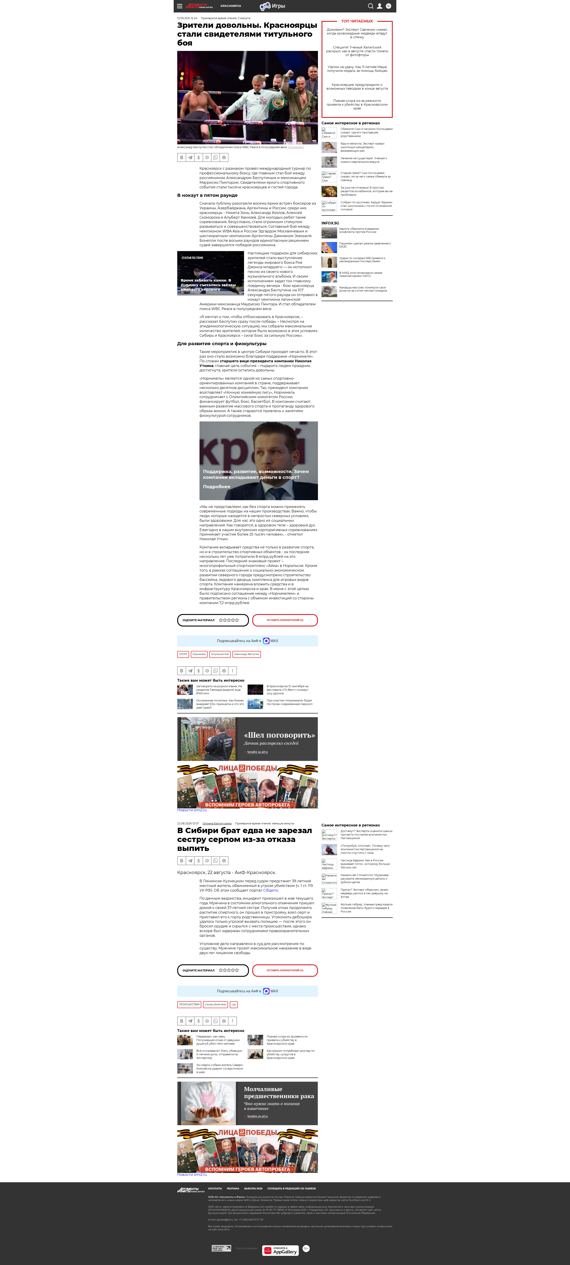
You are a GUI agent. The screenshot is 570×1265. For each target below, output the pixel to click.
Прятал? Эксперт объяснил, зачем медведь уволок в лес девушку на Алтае (364, 893)
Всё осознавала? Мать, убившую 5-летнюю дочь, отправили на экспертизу (219, 1054)
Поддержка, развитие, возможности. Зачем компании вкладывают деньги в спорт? (256, 474)
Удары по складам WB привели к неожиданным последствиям (362, 260)
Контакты (215, 1188)
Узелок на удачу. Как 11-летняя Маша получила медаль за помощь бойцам (357, 69)
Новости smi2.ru (192, 810)
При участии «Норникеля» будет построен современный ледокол (290, 702)
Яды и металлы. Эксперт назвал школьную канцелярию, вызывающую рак (363, 147)
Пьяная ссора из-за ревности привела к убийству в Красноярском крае (357, 104)
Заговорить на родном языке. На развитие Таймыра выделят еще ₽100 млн (219, 690)
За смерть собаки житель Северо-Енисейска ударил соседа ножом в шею (220, 1068)
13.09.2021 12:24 (187, 18)
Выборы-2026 (253, 1188)
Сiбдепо (270, 890)
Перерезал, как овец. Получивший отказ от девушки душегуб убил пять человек (218, 1040)
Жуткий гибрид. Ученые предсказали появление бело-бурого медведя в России (367, 908)
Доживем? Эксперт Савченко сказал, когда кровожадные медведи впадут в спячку (357, 33)
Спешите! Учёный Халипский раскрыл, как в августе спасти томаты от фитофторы (357, 51)
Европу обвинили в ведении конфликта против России (359, 230)
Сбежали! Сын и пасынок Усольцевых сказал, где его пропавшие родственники (367, 132)
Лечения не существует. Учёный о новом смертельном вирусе (364, 160)
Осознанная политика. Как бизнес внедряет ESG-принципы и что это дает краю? (220, 704)
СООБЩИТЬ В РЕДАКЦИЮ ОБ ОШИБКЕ (291, 1188)
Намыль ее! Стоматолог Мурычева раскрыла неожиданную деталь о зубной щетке (365, 878)
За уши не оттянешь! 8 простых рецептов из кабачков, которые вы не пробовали (367, 191)
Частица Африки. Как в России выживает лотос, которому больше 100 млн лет (365, 864)
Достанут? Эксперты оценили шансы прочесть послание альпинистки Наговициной (366, 834)
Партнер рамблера (246, 1248)
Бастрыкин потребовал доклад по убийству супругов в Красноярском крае (291, 1054)
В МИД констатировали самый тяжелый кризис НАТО (360, 274)
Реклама (233, 1188)
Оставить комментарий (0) (285, 620)
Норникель (296, 147)
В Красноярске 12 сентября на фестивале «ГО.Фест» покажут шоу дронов (287, 690)
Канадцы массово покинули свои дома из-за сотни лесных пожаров (363, 289)
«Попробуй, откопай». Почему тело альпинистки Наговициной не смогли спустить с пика (365, 849)
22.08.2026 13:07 (188, 823)
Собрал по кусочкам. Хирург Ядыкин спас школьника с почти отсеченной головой (366, 206)
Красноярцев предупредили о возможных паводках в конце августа (357, 87)
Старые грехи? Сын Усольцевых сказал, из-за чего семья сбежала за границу (366, 176)
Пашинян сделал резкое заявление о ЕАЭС (365, 245)
